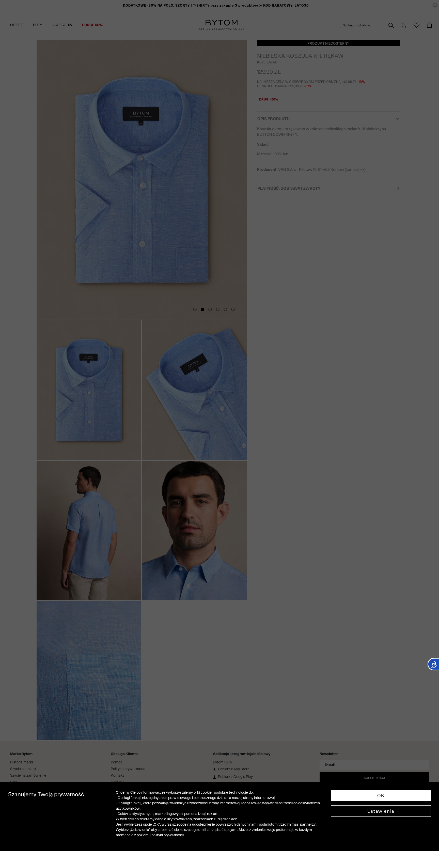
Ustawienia (381, 811)
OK (381, 795)
